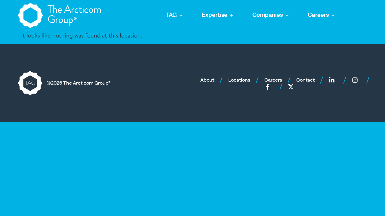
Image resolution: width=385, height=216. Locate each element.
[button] (175, 15)
